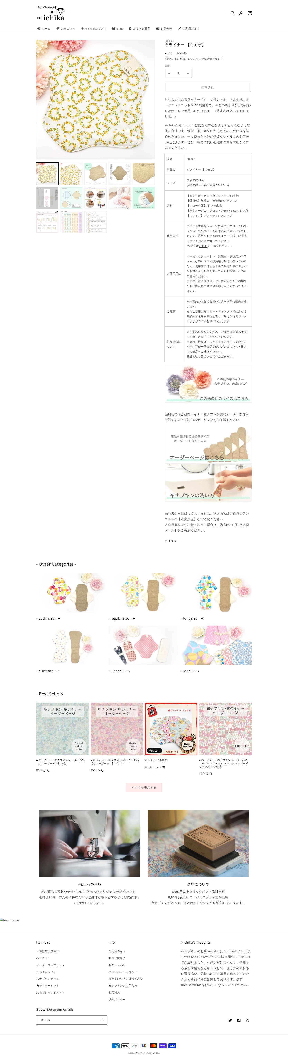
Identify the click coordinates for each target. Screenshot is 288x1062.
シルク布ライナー (47, 972)
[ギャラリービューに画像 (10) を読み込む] (144, 198)
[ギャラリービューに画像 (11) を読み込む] (47, 222)
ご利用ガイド (117, 951)
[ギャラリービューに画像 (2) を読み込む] (71, 174)
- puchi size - (46, 618)
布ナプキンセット (47, 979)
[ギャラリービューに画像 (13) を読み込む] (95, 222)
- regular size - (120, 618)
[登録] (102, 1020)
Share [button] (172, 540)
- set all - (188, 671)
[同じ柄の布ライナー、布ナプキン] (208, 383)
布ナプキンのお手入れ (123, 985)
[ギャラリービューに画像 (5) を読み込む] (144, 174)
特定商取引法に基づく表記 (126, 979)
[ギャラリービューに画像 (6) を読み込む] (47, 198)
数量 (167, 65)
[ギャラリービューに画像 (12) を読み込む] (71, 222)
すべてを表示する (144, 787)
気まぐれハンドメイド (50, 992)
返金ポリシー (117, 999)
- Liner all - (117, 671)
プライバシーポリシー (123, 972)
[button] (232, 13)
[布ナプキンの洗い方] (208, 483)
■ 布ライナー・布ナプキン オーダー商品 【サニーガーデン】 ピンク (115, 762)
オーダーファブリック (50, 965)
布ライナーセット (47, 985)
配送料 (179, 58)
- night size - (46, 671)
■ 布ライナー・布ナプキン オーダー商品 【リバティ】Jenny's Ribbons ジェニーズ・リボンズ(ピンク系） (224, 763)
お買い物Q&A (117, 958)
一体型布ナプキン (47, 951)
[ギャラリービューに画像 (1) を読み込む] (47, 174)
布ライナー (43, 958)
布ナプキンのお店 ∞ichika (148, 1053)
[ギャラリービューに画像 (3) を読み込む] (95, 174)
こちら (203, 246)
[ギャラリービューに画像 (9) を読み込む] (120, 198)
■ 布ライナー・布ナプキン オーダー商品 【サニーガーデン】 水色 (60, 762)
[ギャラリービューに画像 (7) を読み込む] (71, 198)
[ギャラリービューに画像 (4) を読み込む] (120, 174)
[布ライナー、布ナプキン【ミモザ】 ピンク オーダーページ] (208, 445)
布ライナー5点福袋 (156, 760)
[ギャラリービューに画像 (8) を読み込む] (95, 198)
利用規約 (114, 992)
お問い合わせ (117, 965)
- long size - (190, 618)
